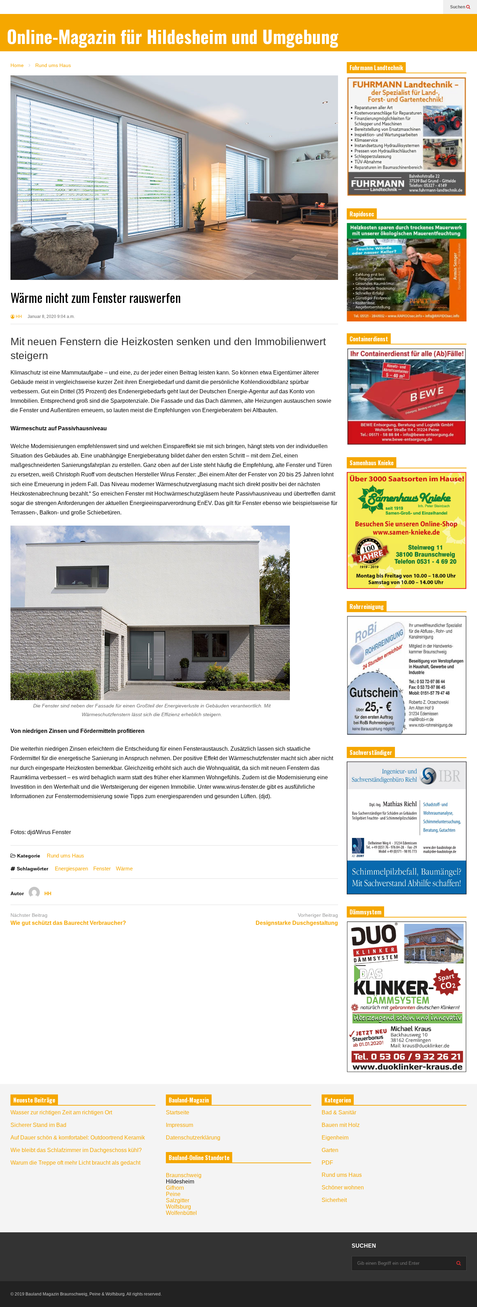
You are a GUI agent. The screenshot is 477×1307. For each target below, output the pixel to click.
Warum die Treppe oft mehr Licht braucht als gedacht (75, 1163)
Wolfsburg (178, 1207)
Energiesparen (71, 868)
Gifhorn (175, 1188)
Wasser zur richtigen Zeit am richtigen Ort (61, 1112)
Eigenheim (335, 1138)
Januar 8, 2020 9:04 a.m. (51, 316)
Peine (173, 1194)
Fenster (102, 868)
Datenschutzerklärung (193, 1138)
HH (18, 316)
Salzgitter (177, 1200)
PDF (327, 1163)
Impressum (179, 1125)
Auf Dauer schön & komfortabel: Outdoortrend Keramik (77, 1138)
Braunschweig (183, 1175)
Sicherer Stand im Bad (38, 1125)
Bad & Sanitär (339, 1112)
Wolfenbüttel (181, 1213)
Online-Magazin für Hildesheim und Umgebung (172, 36)
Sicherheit (334, 1200)
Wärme (124, 868)
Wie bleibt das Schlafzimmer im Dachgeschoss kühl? (76, 1150)
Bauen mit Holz (341, 1125)
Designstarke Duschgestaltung (297, 923)
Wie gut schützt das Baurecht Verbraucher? (68, 923)
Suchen (458, 7)
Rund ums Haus (65, 856)
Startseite (177, 1112)
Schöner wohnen (343, 1187)
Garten (330, 1150)
